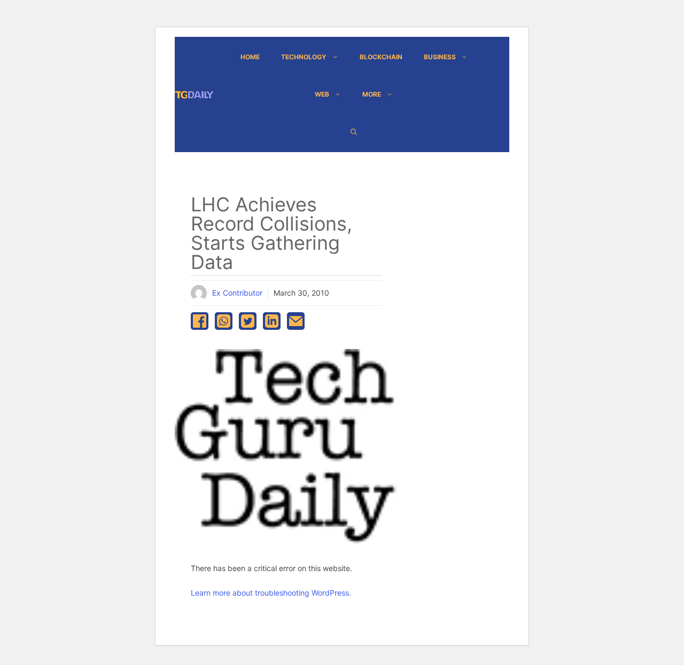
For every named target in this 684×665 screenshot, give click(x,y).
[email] (296, 321)
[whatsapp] (223, 321)
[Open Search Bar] (354, 132)
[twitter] (247, 321)
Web (322, 94)
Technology (304, 57)
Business (440, 57)
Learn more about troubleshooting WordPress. (271, 592)
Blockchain (381, 57)
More (371, 94)
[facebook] (199, 321)
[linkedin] (272, 321)
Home (250, 57)
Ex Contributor (237, 292)
